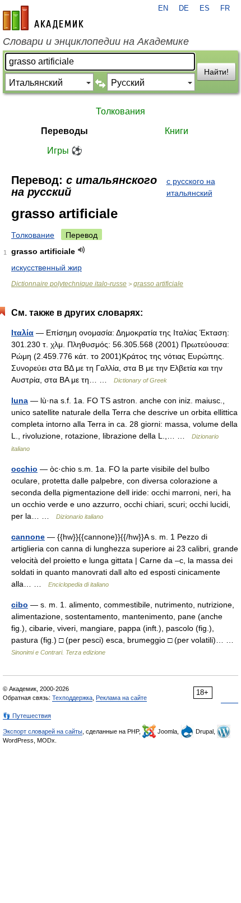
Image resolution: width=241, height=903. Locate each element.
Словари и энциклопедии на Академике (96, 41)
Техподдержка (72, 697)
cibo (19, 604)
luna (19, 400)
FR (225, 8)
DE (184, 8)
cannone (28, 536)
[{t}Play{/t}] (81, 250)
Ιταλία (22, 332)
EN (163, 8)
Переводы (64, 131)
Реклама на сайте (121, 697)
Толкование (32, 235)
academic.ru (43, 18)
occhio (24, 468)
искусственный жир (46, 267)
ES (205, 8)
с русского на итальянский (190, 187)
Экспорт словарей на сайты (42, 731)
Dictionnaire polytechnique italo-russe (69, 284)
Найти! (216, 71)
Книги (176, 131)
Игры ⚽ (64, 150)
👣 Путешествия (27, 715)
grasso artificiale (158, 284)
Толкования (120, 111)
